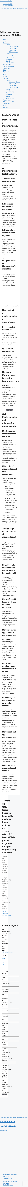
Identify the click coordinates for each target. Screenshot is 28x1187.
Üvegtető (11, 55)
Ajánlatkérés (9, 410)
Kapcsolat (6, 72)
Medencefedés (10, 62)
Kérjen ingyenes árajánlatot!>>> (6, 913)
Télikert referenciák (8, 66)
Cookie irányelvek (8, 1178)
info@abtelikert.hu (7, 952)
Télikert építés (13, 48)
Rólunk (5, 41)
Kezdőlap (5, 39)
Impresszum (6, 1176)
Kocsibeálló (9, 59)
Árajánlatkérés (7, 64)
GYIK (4, 70)
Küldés (4, 1094)
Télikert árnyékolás (14, 46)
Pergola (8, 61)
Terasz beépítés (10, 57)
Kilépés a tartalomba (6, 1)
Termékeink (6, 43)
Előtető (8, 53)
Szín (3, 1039)
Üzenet (4, 1060)
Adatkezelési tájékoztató (10, 1174)
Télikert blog (6, 68)
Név (4, 974)
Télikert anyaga (13, 52)
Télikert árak (12, 50)
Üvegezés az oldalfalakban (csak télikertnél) (6, 1052)
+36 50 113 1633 (7, 1122)
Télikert (8, 44)
